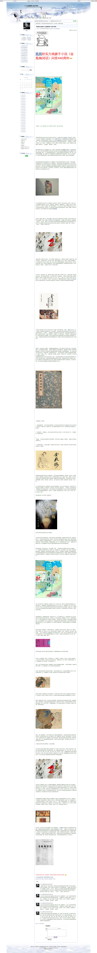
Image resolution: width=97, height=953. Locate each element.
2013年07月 (23, 106)
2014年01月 (23, 96)
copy (24, 6)
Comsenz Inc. (55, 947)
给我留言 (24, 37)
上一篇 (36, 28)
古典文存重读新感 (56, 28)
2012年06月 (23, 126)
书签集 (33, 18)
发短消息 (24, 38)
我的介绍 (29, 38)
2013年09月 (23, 103)
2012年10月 (23, 120)
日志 (60, 21)
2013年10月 (23, 101)
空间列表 (54, 946)
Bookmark (25, 6)
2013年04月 (23, 111)
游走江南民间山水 (24, 57)
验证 (46, 937)
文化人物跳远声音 (24, 49)
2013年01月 (23, 115)
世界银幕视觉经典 (24, 53)
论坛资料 (24, 39)
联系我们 (37, 946)
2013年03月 (23, 112)
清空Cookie (33, 946)
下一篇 (39, 28)
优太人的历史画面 (24, 52)
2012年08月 (23, 123)
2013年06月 (23, 107)
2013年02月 (23, 114)
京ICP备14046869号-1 (48, 948)
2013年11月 (23, 99)
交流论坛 (51, 946)
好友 (43, 18)
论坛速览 (47, 18)
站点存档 (58, 946)
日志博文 (22, 18)
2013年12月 (23, 98)
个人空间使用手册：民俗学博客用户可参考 (44, 877)
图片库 (25, 18)
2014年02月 (23, 95)
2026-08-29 (26, 77)
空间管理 (74, 21)
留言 (50, 18)
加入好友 (29, 37)
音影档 (36, 18)
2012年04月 (23, 130)
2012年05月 (23, 128)
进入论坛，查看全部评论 (39, 923)
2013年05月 (23, 109)
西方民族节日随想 (24, 61)
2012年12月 (23, 117)
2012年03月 (23, 131)
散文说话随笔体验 (24, 47)
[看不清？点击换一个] (56, 937)
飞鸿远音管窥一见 (24, 58)
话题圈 (40, 18)
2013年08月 (23, 104)
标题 (46, 928)
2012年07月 (23, 125)
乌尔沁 (41, 884)
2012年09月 (23, 122)
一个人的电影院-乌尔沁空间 (53, 21)
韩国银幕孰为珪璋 (24, 55)
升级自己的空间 (63, 946)
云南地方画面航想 (24, 50)
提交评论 (49, 939)
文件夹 (29, 18)
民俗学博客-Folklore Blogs (43, 21)
